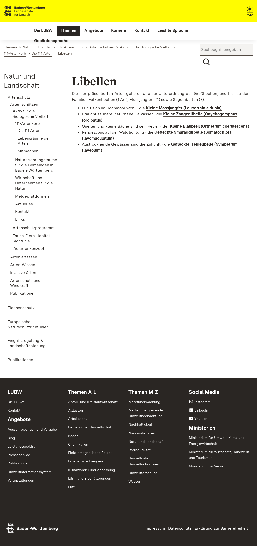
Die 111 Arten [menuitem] (29, 130)
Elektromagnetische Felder (90, 453)
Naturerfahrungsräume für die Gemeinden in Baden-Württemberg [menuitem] (36, 165)
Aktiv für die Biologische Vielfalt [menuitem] (30, 114)
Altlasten (75, 410)
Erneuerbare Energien (85, 461)
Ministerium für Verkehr (208, 466)
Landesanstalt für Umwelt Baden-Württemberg (33, 11)
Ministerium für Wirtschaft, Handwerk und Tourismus (219, 455)
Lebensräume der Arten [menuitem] (34, 141)
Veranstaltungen (21, 480)
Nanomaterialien (141, 433)
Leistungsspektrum (23, 446)
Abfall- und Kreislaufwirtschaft (93, 402)
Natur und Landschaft (146, 442)
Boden (73, 436)
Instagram (202, 402)
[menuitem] (43, 31)
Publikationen (19, 463)
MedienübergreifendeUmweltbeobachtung (145, 413)
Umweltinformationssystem (30, 472)
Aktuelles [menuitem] (24, 204)
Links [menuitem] (20, 219)
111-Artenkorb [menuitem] (27, 123)
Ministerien (202, 428)
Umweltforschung (142, 473)
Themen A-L (82, 392)
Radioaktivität (139, 450)
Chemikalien (78, 444)
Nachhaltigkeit (140, 424)
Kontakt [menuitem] (22, 211)
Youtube (201, 419)
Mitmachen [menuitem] (28, 151)
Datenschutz (179, 528)
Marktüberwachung (144, 402)
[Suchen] (206, 62)
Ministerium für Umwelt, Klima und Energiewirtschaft (216, 441)
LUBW (15, 392)
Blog (11, 438)
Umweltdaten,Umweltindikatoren (143, 461)
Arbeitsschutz (79, 419)
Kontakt (14, 410)
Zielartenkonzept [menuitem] (28, 248)
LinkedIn (201, 410)
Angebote (19, 419)
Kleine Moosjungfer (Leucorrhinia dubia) (184, 108)
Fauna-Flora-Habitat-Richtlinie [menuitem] (32, 238)
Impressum (155, 528)
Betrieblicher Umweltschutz (90, 427)
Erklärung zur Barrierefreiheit (221, 528)
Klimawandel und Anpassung (91, 470)
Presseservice (19, 455)
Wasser (134, 481)
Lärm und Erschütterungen (89, 478)
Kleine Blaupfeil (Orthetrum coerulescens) (209, 126)
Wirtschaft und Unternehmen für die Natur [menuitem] (34, 183)
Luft (71, 487)
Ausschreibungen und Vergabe (32, 429)
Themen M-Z (143, 392)
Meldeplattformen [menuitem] (32, 196)
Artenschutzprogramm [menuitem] (34, 227)
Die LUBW (16, 402)
